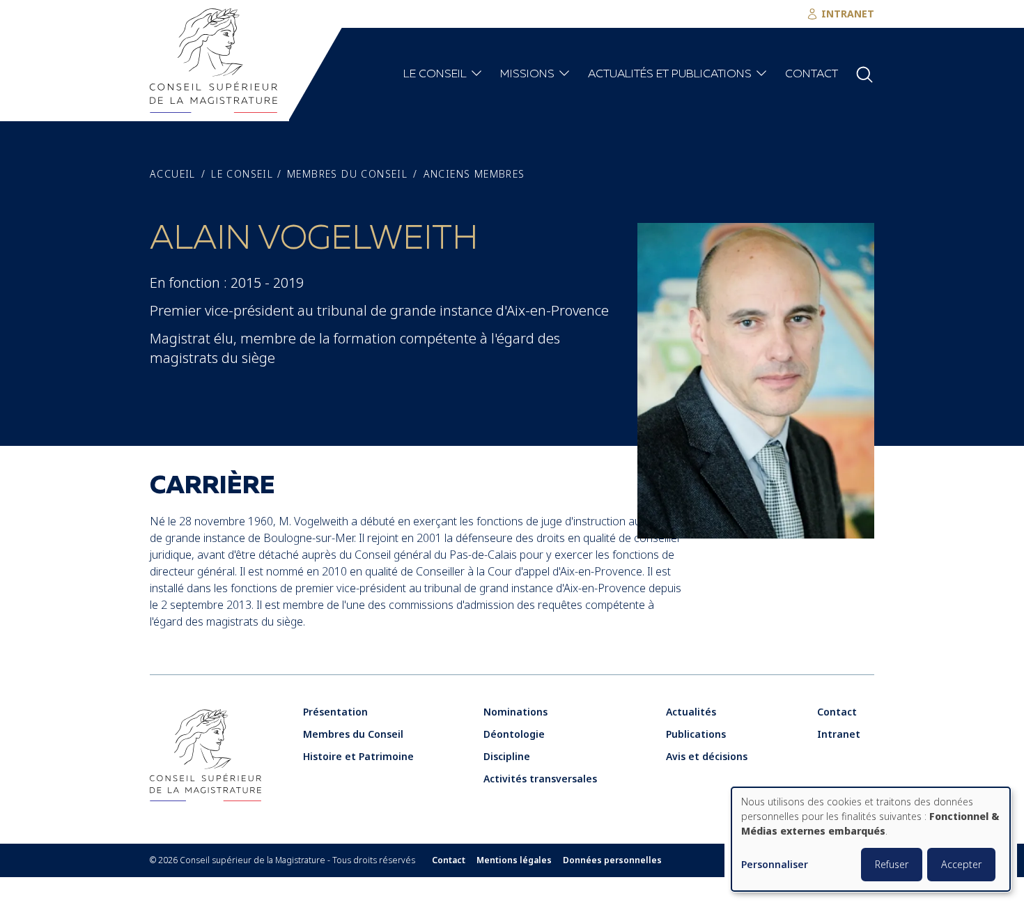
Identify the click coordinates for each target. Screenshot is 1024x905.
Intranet (838, 734)
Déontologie (514, 734)
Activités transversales (540, 778)
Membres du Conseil (347, 174)
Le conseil (435, 74)
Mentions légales (514, 860)
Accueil (173, 174)
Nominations (515, 711)
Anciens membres (474, 174)
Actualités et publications (670, 74)
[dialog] (870, 839)
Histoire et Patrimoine (358, 756)
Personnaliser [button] (774, 865)
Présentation (335, 711)
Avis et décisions (706, 756)
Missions (527, 74)
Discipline (506, 756)
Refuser (891, 864)
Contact (811, 74)
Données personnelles (612, 860)
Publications (696, 734)
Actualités (691, 711)
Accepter (961, 864)
